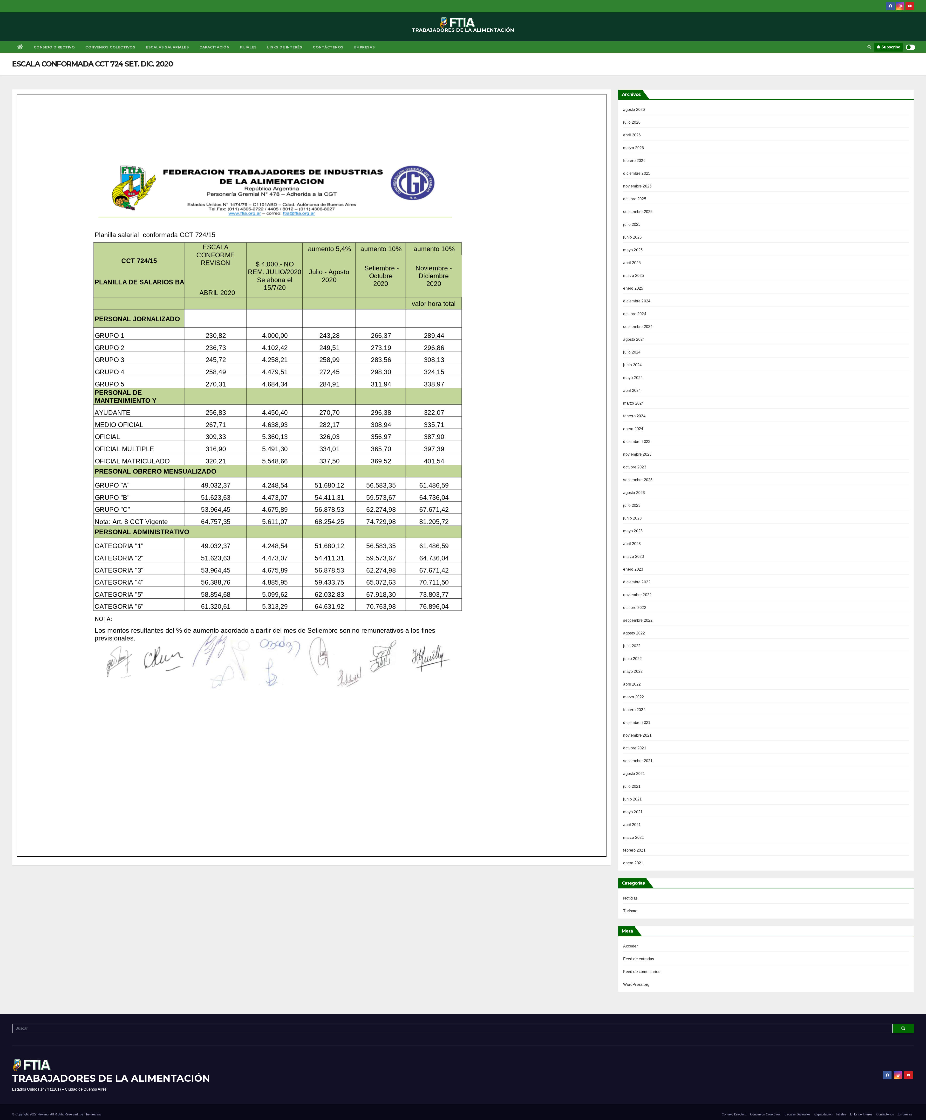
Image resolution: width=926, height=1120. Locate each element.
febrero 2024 (634, 416)
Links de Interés (284, 47)
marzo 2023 (633, 556)
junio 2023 (632, 518)
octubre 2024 (634, 314)
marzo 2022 (633, 697)
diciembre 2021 (636, 722)
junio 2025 (632, 237)
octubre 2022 (634, 608)
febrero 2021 (634, 850)
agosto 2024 (634, 339)
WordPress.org (636, 984)
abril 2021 (632, 825)
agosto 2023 (634, 493)
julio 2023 (631, 505)
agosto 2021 (634, 774)
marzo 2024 (633, 403)
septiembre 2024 (638, 327)
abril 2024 (632, 390)
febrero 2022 (634, 710)
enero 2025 (633, 288)
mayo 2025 (633, 250)
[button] (869, 47)
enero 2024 (633, 429)
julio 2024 (631, 352)
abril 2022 (632, 684)
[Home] (20, 47)
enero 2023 (633, 569)
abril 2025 (632, 263)
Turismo (630, 911)
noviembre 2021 (637, 735)
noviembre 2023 (637, 454)
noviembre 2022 (637, 595)
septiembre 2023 (638, 480)
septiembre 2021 (638, 761)
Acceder (630, 946)
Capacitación (214, 47)
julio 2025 (631, 224)
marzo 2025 (633, 275)
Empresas (364, 47)
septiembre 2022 (638, 620)
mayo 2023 (633, 531)
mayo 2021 (633, 812)
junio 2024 (632, 365)
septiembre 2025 (638, 212)
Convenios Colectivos (110, 47)
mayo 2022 (633, 671)
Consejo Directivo (54, 47)
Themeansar (93, 1114)
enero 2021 (633, 863)
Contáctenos (328, 47)
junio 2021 (632, 799)
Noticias (630, 898)
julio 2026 (631, 122)
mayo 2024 (633, 378)
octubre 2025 (634, 199)
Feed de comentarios (641, 972)
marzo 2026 (633, 148)
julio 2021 (631, 786)
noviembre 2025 (637, 186)
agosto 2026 (634, 109)
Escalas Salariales (167, 47)
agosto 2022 (634, 633)
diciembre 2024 (636, 301)
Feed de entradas (638, 959)
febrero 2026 (634, 161)
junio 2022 (632, 659)
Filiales (248, 47)
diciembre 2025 (636, 173)
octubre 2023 (634, 467)
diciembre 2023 (636, 442)
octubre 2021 (634, 748)
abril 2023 (632, 544)
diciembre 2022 (636, 582)
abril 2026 (632, 135)
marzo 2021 (633, 837)
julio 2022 (631, 646)
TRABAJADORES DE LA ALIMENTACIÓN (463, 30)
